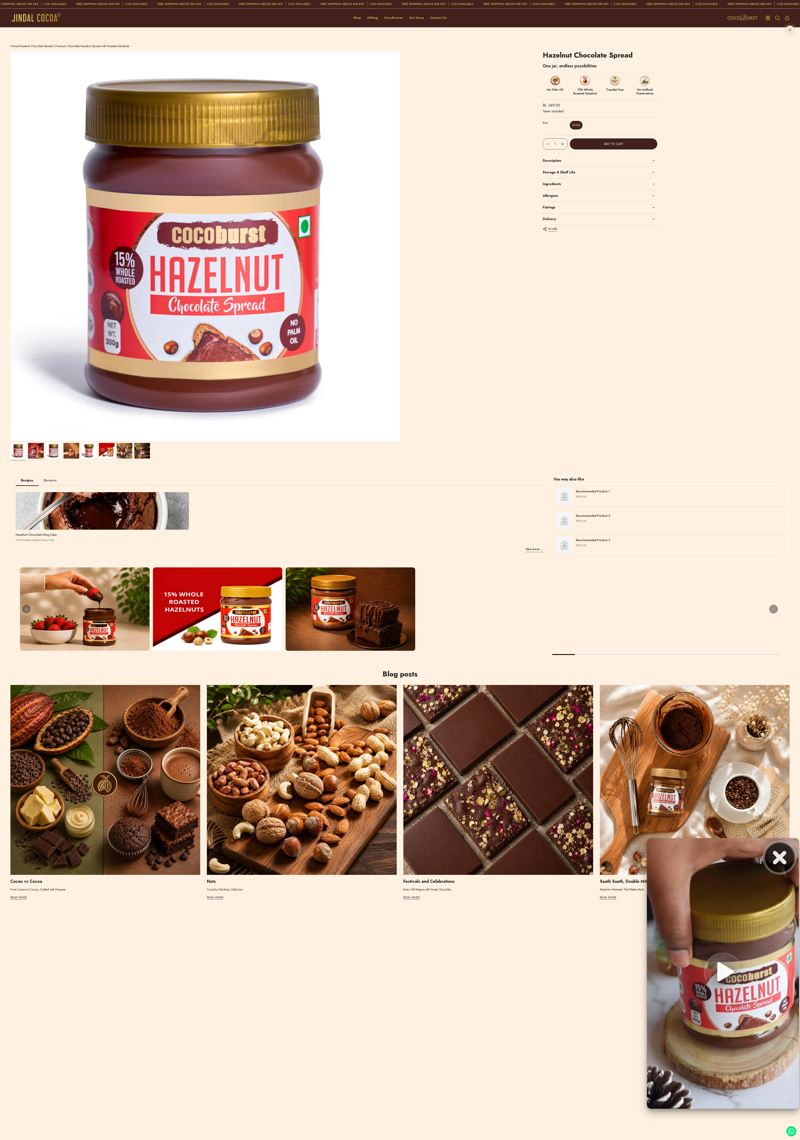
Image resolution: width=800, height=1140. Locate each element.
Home (14, 46)
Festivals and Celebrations (429, 881)
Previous (10, 246)
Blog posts (400, 674)
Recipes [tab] (27, 480)
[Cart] (787, 17)
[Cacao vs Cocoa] (105, 780)
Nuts (211, 881)
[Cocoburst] (743, 18)
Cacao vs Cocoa (26, 881)
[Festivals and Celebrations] (498, 780)
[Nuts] (302, 780)
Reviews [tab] (50, 480)
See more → (534, 549)
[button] (357, 18)
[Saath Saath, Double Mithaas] (695, 780)
